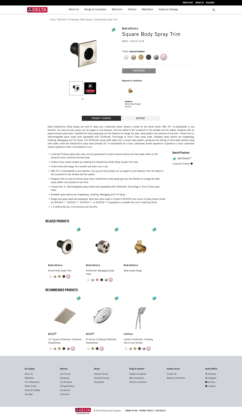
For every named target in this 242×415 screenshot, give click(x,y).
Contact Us (171, 374)
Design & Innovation (95, 9)
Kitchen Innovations (138, 382)
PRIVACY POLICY (146, 411)
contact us (199, 3)
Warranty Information (176, 378)
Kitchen (132, 9)
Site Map (29, 395)
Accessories (65, 390)
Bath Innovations (136, 378)
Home (53, 20)
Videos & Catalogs (168, 9)
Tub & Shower (66, 382)
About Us (74, 9)
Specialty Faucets (101, 378)
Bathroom (117, 9)
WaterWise (147, 9)
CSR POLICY (160, 411)
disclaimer (210, 3)
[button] (191, 164)
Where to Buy (30, 386)
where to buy (188, 3)
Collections (65, 395)
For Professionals (32, 382)
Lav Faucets (65, 374)
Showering (64, 378)
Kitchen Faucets (101, 374)
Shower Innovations (137, 374)
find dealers (139, 71)
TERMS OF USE (131, 411)
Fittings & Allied (67, 386)
